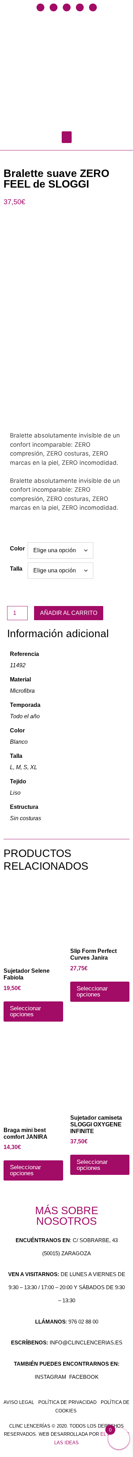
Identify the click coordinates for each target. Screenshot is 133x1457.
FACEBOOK (84, 1377)
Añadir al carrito (68, 613)
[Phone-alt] (93, 7)
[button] (67, 137)
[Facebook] (40, 7)
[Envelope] (80, 7)
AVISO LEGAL (19, 1402)
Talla (16, 569)
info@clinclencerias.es (86, 1342)
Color (17, 548)
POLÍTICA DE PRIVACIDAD (67, 1402)
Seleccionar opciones (25, 1011)
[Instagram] (67, 7)
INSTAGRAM (50, 1377)
